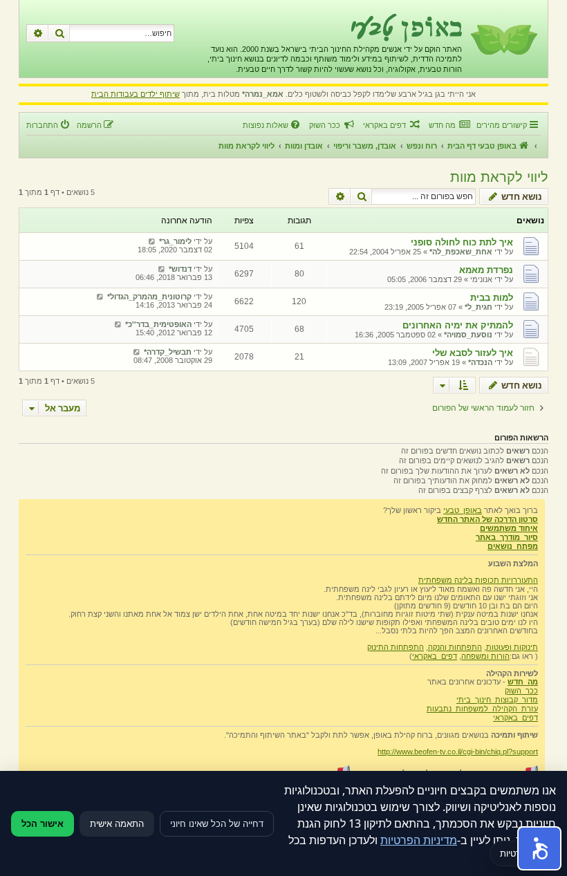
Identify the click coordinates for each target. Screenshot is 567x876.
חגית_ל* (478, 307)
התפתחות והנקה (455, 647)
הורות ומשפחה (485, 656)
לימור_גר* (175, 241)
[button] (539, 848)
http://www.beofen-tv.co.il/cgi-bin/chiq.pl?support (458, 751)
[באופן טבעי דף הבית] (503, 38)
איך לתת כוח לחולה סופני (462, 242)
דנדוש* (180, 269)
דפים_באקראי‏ (434, 656)
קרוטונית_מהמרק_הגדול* (149, 296)
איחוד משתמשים (509, 528)
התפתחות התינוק (395, 647)
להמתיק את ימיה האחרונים (457, 325)
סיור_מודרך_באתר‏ (507, 537)
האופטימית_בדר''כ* (158, 324)
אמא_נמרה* (263, 94)
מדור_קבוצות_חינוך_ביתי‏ (497, 700)
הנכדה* (480, 362)
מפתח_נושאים (512, 546)
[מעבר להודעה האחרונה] (152, 241)
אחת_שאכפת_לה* (460, 252)
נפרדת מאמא (486, 270)
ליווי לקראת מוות (499, 177)
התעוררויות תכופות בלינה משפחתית (478, 580)
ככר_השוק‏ (521, 691)
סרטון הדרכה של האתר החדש (487, 519)
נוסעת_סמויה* (468, 334)
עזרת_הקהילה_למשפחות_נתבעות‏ (482, 709)
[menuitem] (449, 125)
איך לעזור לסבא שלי (472, 353)
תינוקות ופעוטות (512, 647)
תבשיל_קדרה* (168, 352)
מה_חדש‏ (523, 682)
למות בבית (491, 297)
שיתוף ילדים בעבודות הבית (135, 94)
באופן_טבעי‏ (462, 510)
